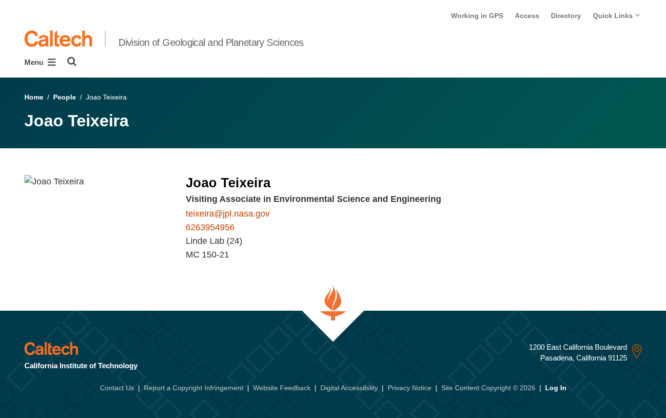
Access (527, 16)
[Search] (72, 61)
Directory (566, 16)
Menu (34, 62)
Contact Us (117, 388)
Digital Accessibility (349, 388)
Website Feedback (282, 388)
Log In (556, 388)
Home (33, 97)
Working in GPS (477, 16)
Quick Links (614, 16)
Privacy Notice (409, 388)
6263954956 (210, 227)
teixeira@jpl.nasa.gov (228, 214)
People (64, 97)
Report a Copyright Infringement (193, 388)
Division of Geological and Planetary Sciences (211, 42)
